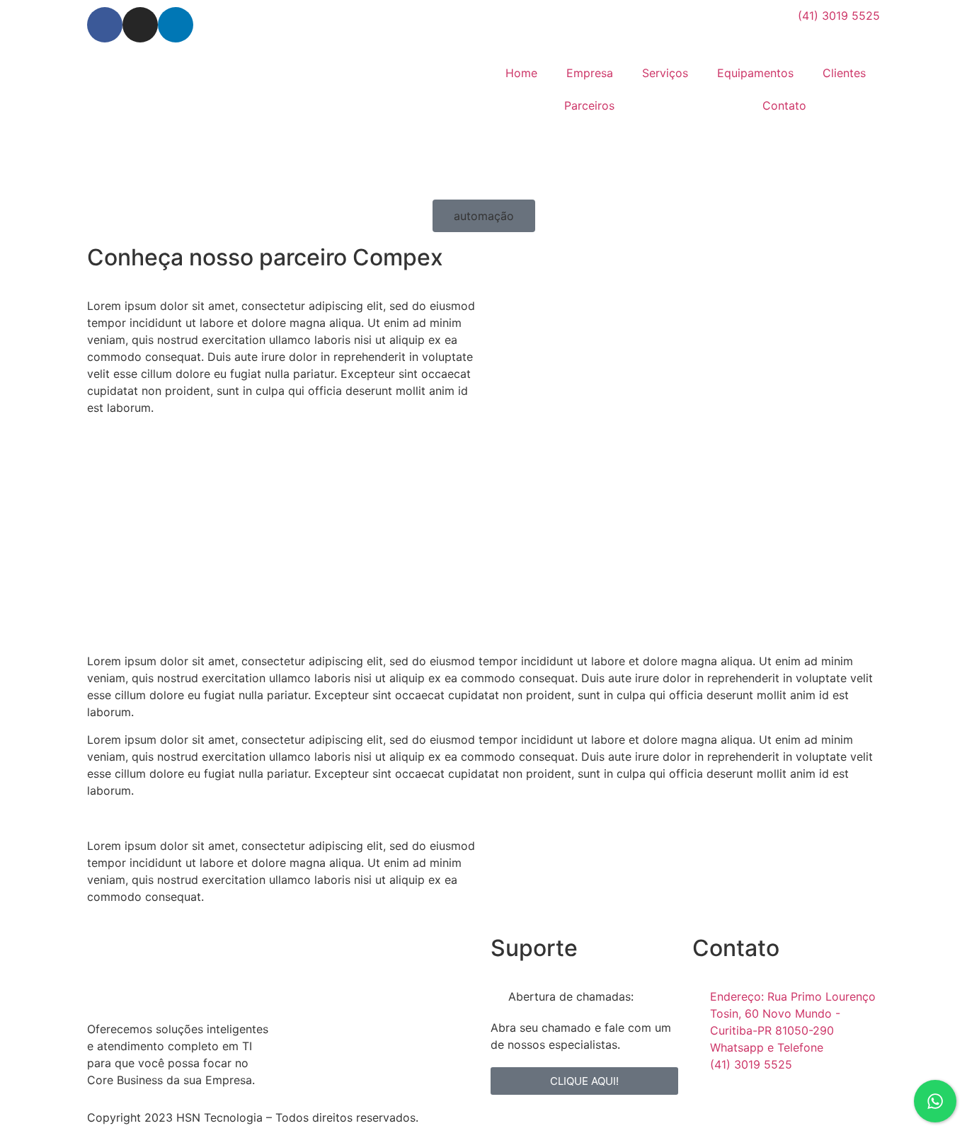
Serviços (665, 73)
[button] (484, 216)
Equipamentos (755, 73)
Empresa (589, 73)
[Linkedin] (175, 24)
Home (521, 73)
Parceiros (589, 105)
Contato (784, 105)
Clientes (844, 73)
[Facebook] (104, 24)
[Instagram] (140, 24)
